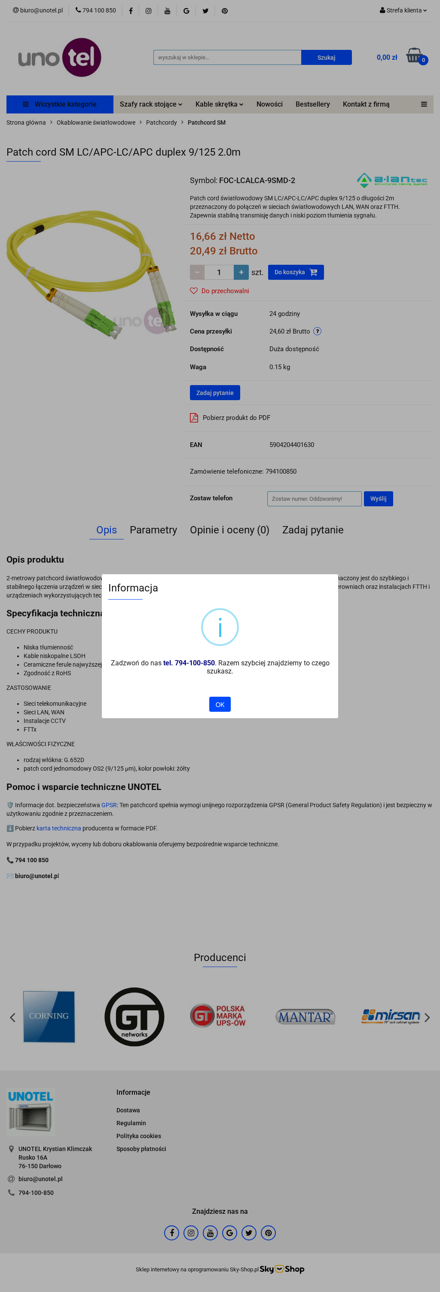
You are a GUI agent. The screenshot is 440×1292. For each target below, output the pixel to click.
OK (220, 704)
